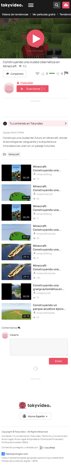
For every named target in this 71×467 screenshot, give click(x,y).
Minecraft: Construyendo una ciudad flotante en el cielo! (47, 188)
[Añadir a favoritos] (37, 73)
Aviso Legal (7, 439)
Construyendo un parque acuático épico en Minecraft (48, 307)
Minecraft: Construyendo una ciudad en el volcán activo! (46, 247)
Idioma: (36, 416)
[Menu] (30, 5)
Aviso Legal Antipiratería (27, 439)
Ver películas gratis (44, 14)
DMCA (25, 442)
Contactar (7, 435)
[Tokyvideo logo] (35, 406)
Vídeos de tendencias (15, 14)
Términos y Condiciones (54, 435)
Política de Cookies (11, 442)
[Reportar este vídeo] (66, 73)
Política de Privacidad (52, 439)
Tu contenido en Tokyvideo (27, 435)
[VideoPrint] (47, 447)
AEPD (35, 460)
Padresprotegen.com (17, 453)
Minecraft (14, 154)
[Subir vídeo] (65, 5)
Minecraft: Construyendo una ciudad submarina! (46, 168)
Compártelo (16, 73)
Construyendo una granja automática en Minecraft (47, 287)
